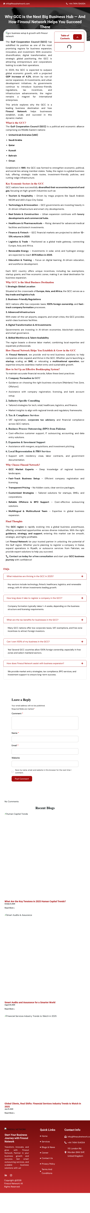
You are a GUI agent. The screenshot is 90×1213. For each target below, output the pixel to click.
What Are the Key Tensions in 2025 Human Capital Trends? (35, 901)
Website (16, 757)
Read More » (10, 908)
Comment (17, 713)
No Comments (12, 801)
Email (15, 745)
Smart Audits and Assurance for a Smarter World (30, 1002)
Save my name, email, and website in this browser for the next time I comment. (43, 771)
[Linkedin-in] (6, 1175)
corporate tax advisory (41, 419)
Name (15, 733)
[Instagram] (11, 1175)
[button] (77, 37)
